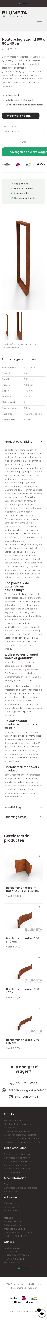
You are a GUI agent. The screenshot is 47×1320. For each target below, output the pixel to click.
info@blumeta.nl (12, 1248)
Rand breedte (9, 127)
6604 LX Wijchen (12, 1225)
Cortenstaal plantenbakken (17, 1154)
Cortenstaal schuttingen (16, 1172)
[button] (42, 260)
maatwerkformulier (26, 501)
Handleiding (13, 807)
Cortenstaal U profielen (15, 1165)
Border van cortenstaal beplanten (20, 1135)
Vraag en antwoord (13, 1120)
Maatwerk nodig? (19, 116)
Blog (6, 1184)
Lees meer (7, 86)
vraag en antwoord (17, 681)
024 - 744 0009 (11, 1252)
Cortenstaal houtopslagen (17, 1169)
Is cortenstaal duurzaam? (16, 1131)
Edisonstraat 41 (11, 1207)
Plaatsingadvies (15, 817)
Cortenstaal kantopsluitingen (18, 1161)
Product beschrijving (18, 441)
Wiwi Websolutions (28, 1312)
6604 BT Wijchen (12, 1211)
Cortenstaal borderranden (17, 1158)
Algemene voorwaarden (25, 1288)
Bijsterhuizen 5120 (13, 1222)
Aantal (23, 142)
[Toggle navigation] (39, 22)
